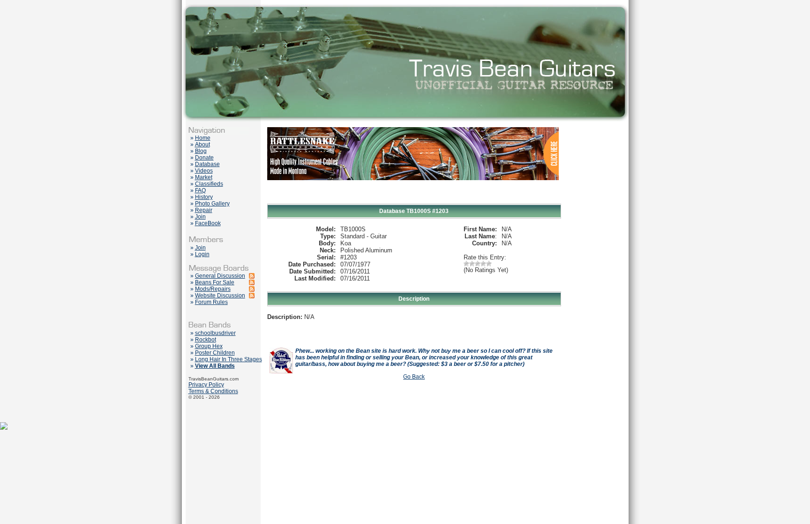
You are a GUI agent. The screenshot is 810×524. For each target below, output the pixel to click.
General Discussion (220, 276)
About (202, 144)
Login (202, 254)
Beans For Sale (214, 282)
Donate (204, 157)
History (204, 197)
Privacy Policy (206, 384)
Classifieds (209, 184)
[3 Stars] (477, 263)
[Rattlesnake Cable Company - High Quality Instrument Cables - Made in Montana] (413, 201)
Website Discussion (220, 295)
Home (202, 138)
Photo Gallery (212, 203)
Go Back (414, 376)
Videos (204, 170)
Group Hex (209, 346)
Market (203, 177)
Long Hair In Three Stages (228, 359)
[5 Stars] (489, 263)
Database (207, 164)
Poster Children (215, 352)
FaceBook (208, 223)
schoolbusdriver (215, 333)
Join (200, 216)
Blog (201, 151)
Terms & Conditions (213, 391)
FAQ (200, 190)
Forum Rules (211, 302)
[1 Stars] (466, 263)
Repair (203, 210)
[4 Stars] (483, 263)
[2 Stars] (472, 263)
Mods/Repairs (213, 289)
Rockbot (205, 339)
